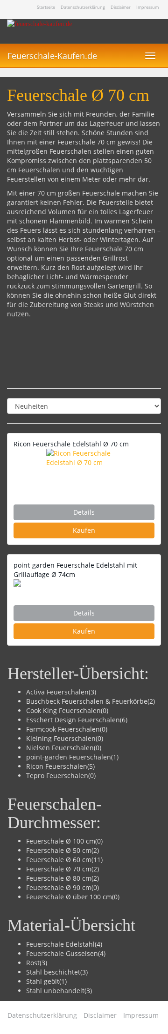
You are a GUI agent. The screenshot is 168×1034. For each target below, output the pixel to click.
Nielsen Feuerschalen (60, 747)
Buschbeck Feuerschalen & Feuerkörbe (86, 701)
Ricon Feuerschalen (56, 766)
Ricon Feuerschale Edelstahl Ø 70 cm (71, 443)
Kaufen (84, 530)
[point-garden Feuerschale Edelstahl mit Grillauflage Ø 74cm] (84, 583)
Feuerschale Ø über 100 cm (69, 896)
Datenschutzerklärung (83, 7)
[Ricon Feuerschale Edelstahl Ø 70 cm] (84, 467)
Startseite (46, 7)
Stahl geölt (42, 981)
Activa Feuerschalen (57, 691)
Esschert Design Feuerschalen (73, 719)
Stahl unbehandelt (55, 990)
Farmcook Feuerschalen (63, 729)
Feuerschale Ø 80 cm (58, 878)
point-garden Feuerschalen (68, 757)
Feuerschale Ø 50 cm (58, 850)
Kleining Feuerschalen (61, 738)
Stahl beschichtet (53, 972)
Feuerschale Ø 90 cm (58, 887)
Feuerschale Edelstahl (60, 944)
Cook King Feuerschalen (63, 710)
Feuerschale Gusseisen (62, 953)
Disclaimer (121, 7)
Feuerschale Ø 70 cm (58, 868)
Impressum (147, 7)
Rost (33, 962)
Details (84, 512)
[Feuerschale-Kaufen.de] (84, 31)
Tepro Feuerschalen (57, 775)
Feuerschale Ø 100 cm (60, 841)
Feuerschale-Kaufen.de (52, 55)
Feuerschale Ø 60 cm (58, 859)
